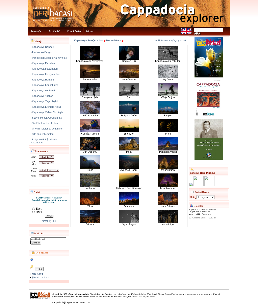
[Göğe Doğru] (168, 95)
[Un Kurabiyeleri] (90, 113)
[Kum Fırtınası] (168, 204)
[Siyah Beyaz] (129, 222)
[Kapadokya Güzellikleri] (168, 58)
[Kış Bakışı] (168, 77)
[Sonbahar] (90, 186)
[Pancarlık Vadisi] (168, 149)
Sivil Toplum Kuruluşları (45, 123)
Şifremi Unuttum (40, 277)
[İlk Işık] (168, 131)
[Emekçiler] (129, 131)
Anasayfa (36, 31)
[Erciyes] (168, 113)
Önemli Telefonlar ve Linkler (47, 128)
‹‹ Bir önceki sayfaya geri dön (171, 40)
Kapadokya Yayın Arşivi (45, 101)
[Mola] (129, 149)
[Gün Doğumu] (90, 149)
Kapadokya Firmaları (43, 63)
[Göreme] (90, 222)
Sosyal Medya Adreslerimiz (47, 117)
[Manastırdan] (168, 167)
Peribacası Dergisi (42, 52)
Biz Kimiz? (54, 31)
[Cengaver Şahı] (90, 95)
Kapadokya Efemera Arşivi (46, 106)
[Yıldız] (90, 204)
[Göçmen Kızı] (129, 58)
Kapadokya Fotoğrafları (45, 68)
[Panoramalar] (90, 77)
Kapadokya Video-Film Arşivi (47, 112)
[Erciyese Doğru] (129, 113)
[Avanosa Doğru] (129, 167)
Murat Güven (113, 40)
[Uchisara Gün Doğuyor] (129, 186)
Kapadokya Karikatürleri (45, 85)
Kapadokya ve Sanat (43, 90)
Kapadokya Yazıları (42, 96)
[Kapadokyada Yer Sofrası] (90, 58)
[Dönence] (129, 204)
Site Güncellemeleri (43, 134)
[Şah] (129, 95)
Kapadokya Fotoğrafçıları (45, 74)
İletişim (89, 31)
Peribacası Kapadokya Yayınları (49, 57)
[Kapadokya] (168, 222)
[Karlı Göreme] (129, 77)
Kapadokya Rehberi (43, 47)
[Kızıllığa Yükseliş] (90, 131)
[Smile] (90, 167)
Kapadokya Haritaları (43, 79)
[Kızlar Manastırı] (168, 186)
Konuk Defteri (74, 31)
